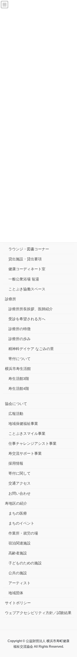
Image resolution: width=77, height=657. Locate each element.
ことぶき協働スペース (26, 289)
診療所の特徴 (19, 329)
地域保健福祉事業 (23, 424)
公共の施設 (17, 573)
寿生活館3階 (18, 379)
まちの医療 (17, 513)
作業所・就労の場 (23, 533)
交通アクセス (19, 483)
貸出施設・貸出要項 (25, 259)
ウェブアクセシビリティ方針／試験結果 (38, 613)
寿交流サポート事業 (25, 453)
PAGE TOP (70, 633)
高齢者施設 (17, 553)
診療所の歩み (19, 339)
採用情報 (15, 463)
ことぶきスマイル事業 (26, 434)
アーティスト (19, 583)
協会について (16, 404)
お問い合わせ (19, 493)
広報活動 (15, 414)
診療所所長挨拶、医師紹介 (30, 309)
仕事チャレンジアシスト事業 (32, 443)
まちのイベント (21, 523)
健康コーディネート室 (26, 269)
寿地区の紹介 (16, 503)
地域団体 (15, 593)
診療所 (10, 299)
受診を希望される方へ (26, 319)
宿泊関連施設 (19, 543)
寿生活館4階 (18, 389)
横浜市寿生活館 (18, 369)
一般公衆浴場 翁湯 (23, 279)
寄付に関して (19, 473)
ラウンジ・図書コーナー (28, 249)
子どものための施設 (25, 563)
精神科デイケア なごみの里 (31, 349)
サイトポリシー (18, 603)
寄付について (19, 359)
